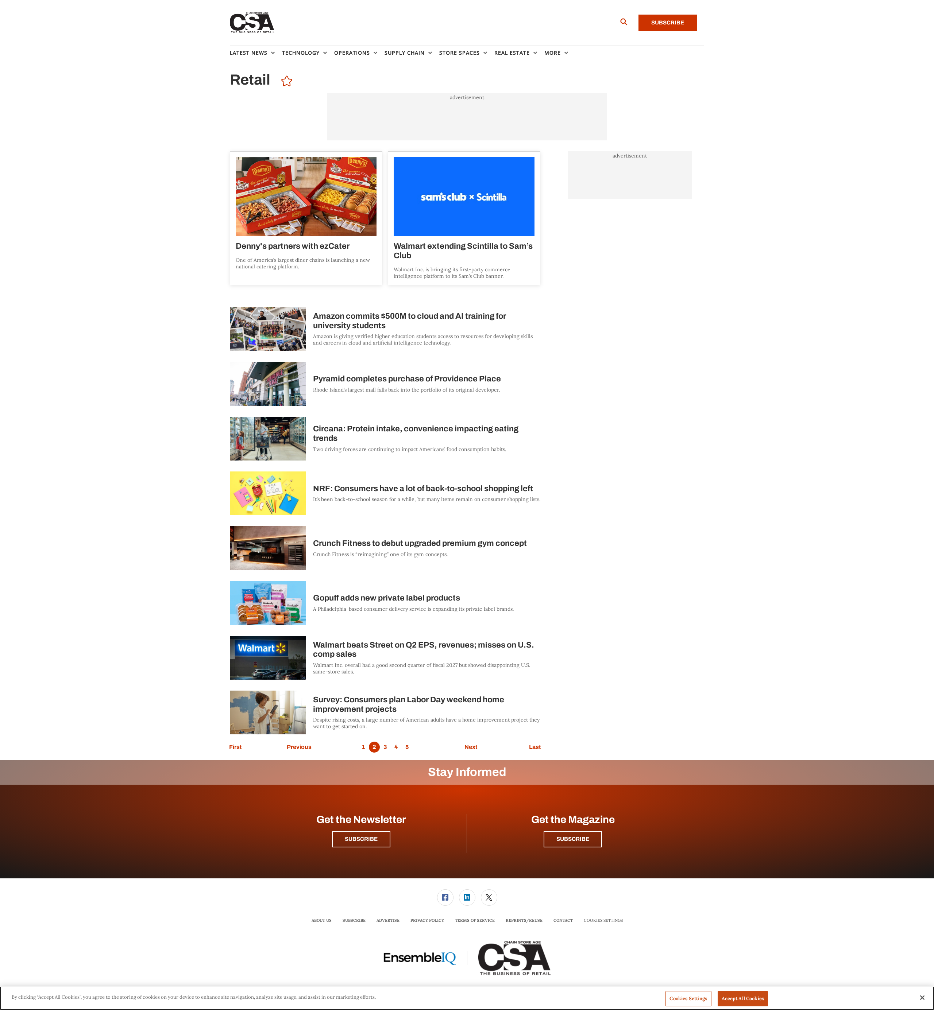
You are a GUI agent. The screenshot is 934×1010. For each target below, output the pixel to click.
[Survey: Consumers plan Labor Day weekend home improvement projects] (268, 712)
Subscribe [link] (354, 920)
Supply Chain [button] (405, 52)
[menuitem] (256, 53)
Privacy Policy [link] (427, 920)
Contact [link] (563, 920)
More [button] (552, 52)
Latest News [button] (248, 52)
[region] (467, 998)
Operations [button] (352, 52)
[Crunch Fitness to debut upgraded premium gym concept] (268, 548)
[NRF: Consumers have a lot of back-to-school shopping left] (268, 493)
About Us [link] (322, 920)
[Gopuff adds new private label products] (268, 603)
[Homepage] (252, 23)
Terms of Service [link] (475, 920)
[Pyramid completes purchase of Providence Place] (268, 383)
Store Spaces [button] (459, 52)
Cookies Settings (603, 920)
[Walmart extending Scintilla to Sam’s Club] (464, 196)
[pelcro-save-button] (285, 82)
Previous (299, 747)
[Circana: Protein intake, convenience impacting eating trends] (268, 439)
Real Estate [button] (512, 52)
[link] (445, 897)
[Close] (922, 998)
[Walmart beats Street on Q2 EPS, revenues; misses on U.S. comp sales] (268, 658)
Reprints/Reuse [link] (524, 920)
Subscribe (667, 23)
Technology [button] (301, 52)
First (235, 747)
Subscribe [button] (361, 839)
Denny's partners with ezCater (293, 246)
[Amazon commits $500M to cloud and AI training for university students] (268, 329)
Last (535, 747)
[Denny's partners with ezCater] (306, 196)
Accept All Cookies (743, 998)
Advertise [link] (388, 920)
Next (470, 747)
